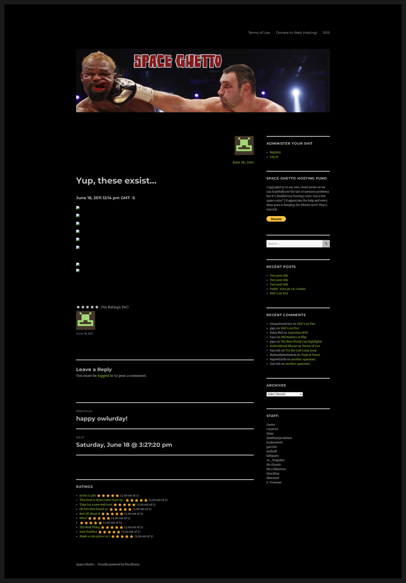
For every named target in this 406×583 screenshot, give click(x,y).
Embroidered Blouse (283, 346)
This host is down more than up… (102, 500)
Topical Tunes (310, 355)
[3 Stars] (87, 307)
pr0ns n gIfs (88, 495)
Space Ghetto (85, 564)
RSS (326, 33)
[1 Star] (78, 307)
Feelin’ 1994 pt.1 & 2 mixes (288, 289)
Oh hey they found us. (94, 509)
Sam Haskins (88, 532)
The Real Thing (90, 527)
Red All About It (90, 514)
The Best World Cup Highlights (301, 341)
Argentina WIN (298, 333)
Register (275, 152)
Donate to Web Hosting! (296, 33)
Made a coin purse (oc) (95, 536)
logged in (105, 375)
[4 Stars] (92, 307)
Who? (83, 518)
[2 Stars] (83, 307)
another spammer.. (304, 359)
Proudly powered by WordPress (119, 564)
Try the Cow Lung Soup (301, 350)
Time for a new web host (96, 504)
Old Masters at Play (293, 337)
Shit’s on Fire (279, 293)
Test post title (279, 275)
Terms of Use (259, 33)
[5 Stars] (97, 307)
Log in (274, 157)
